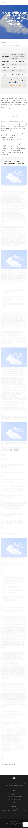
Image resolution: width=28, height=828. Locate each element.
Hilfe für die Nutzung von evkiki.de (14, 793)
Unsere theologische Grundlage (14, 796)
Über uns (14, 794)
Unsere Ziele (14, 797)
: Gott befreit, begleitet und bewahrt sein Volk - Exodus (18, 56)
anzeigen (20, 71)
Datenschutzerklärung (14, 801)
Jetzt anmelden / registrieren (14, 85)
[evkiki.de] (3, 3)
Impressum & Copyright (14, 799)
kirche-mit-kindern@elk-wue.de (14, 813)
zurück (2, 41)
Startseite (3, 42)
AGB (14, 802)
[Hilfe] (26, 2)
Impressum (5, 823)
